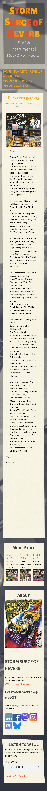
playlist (11, 462)
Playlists (20, 71)
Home (7, 71)
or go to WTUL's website (17, 776)
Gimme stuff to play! (18, 81)
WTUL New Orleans (17, 684)
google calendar (20, 705)
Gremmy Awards (15, 86)
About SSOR (11, 76)
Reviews (36, 71)
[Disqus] (23, 499)
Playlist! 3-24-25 (23, 98)
